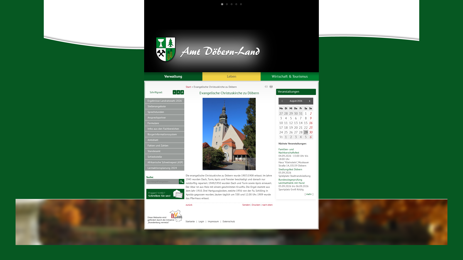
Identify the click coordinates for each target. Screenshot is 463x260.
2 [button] (227, 4)
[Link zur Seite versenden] (266, 87)
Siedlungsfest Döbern (290, 169)
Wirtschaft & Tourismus (290, 76)
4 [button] (236, 4)
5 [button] (241, 4)
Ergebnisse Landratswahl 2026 (165, 100)
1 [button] (222, 4)
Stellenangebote (157, 106)
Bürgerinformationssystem (162, 134)
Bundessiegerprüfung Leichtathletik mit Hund (292, 181)
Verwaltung (173, 76)
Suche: (150, 177)
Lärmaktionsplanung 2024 (162, 168)
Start (188, 86)
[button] (309, 101)
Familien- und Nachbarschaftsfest (289, 151)
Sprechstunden (156, 112)
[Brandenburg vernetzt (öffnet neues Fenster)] (165, 222)
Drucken (256, 204)
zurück (189, 204)
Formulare (153, 123)
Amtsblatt (153, 140)
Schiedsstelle (155, 156)
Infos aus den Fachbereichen (163, 128)
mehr (309, 194)
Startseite (190, 221)
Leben (231, 76)
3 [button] (231, 4)
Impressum (213, 221)
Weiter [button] (313, 39)
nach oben (267, 204)
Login (201, 221)
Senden (246, 204)
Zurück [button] (149, 39)
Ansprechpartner (157, 117)
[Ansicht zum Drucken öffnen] (271, 87)
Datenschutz (229, 221)
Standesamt (154, 151)
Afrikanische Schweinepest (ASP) (165, 162)
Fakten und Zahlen (158, 145)
